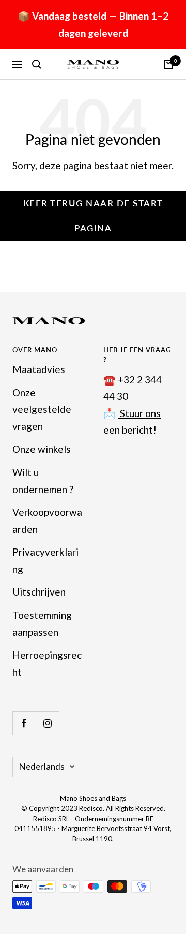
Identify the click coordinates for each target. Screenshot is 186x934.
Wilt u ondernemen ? (42, 480)
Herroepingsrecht (47, 663)
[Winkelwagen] (168, 64)
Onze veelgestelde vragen (41, 409)
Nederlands (42, 766)
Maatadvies (38, 369)
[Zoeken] (36, 64)
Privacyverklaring (45, 560)
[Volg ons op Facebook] (24, 723)
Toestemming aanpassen (42, 623)
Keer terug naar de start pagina (93, 215)
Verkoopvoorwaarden (47, 520)
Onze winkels (41, 449)
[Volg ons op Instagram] (47, 723)
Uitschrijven (39, 592)
